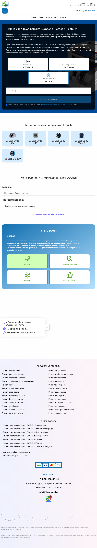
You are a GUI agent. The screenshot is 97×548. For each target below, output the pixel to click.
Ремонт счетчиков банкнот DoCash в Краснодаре (24, 425)
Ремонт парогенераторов (13, 374)
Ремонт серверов (56, 381)
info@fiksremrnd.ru (48, 492)
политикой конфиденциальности (54, 105)
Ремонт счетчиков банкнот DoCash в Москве (22, 443)
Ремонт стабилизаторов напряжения (18, 381)
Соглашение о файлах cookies (15, 455)
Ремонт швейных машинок (13, 410)
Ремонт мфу (7, 385)
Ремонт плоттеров (56, 385)
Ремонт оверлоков (56, 406)
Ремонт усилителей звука (13, 388)
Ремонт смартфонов (11, 371)
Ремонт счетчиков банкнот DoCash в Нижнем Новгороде (28, 428)
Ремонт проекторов (10, 392)
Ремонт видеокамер (57, 392)
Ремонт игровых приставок (14, 395)
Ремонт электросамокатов (13, 413)
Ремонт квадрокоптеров (12, 402)
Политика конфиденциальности (16, 452)
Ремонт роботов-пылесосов (60, 374)
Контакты (48, 474)
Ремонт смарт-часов (57, 371)
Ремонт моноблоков (10, 406)
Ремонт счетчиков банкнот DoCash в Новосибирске (25, 432)
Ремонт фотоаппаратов (12, 399)
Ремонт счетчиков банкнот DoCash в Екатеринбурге (26, 436)
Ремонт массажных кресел (13, 378)
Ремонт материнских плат (59, 402)
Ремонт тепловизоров (58, 413)
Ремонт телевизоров (57, 388)
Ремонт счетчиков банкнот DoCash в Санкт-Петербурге (27, 447)
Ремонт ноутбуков (56, 395)
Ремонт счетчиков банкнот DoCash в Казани (22, 439)
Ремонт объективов (57, 399)
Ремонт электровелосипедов (61, 410)
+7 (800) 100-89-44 (85, 10)
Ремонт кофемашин (57, 378)
